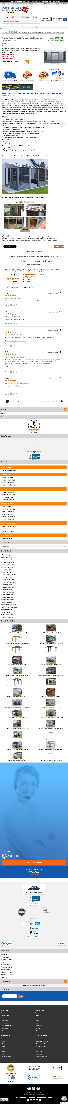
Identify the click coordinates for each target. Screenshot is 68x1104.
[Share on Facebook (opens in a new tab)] (11, 305)
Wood (3, 1051)
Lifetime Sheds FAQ (41, 1046)
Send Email (34, 875)
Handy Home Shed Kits (9, 575)
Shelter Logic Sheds (8, 599)
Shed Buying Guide (7, 974)
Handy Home (39, 1025)
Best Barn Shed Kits (8, 560)
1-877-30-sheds (34, 862)
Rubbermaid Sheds (7, 597)
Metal (3, 1041)
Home (1, 27)
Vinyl (3, 1049)
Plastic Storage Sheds (8, 494)
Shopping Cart (57, 19)
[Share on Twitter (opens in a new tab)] (14, 305)
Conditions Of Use (6, 1020)
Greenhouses (5, 529)
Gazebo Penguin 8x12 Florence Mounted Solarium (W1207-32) (39, 256)
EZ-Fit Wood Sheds (7, 567)
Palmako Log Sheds (8, 587)
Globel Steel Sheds (7, 572)
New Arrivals (5, 1054)
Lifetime (38, 1028)
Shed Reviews (6, 969)
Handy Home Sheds (7, 514)
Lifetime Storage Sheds (9, 582)
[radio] (34, 274)
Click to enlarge (54, 69)
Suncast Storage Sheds (9, 604)
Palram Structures (7, 589)
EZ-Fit (37, 1023)
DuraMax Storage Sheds (9, 565)
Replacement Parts (7, 967)
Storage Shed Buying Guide (42, 1041)
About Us (64, 3)
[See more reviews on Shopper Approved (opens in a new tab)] (16, 305)
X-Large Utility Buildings (9, 485)
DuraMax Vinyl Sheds (8, 512)
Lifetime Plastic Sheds (8, 517)
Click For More (34, 432)
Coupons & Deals (7, 959)
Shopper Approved (7, 1030)
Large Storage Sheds (8, 482)
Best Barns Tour (40, 1049)
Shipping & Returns (7, 972)
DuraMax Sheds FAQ (41, 1043)
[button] (4, 1100)
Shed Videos (39, 1054)
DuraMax (38, 1020)
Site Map (4, 977)
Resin (3, 1046)
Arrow (37, 1015)
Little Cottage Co (7, 585)
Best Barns (38, 1018)
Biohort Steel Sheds (8, 562)
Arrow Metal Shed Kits (8, 557)
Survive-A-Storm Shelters (9, 607)
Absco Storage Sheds (8, 555)
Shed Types (39, 1051)
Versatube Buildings (8, 614)
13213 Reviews (14, 281)
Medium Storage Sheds (8, 480)
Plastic (3, 1043)
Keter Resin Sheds (7, 577)
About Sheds (6, 957)
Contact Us (5, 1023)
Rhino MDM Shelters (8, 592)
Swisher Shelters (7, 609)
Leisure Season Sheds (8, 580)
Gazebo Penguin (7, 570)
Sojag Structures (7, 602)
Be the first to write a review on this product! (34, 985)
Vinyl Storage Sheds (7, 497)
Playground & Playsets (8, 531)
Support (56, 3)
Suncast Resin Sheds (8, 519)
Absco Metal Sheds (7, 507)
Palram (38, 1030)
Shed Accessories (7, 538)
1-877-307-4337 (6, 3)
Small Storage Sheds (8, 477)
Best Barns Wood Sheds (9, 509)
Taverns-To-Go (6, 612)
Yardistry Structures (7, 617)
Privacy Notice (6, 964)
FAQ (3, 962)
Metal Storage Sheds (8, 492)
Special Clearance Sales (9, 470)
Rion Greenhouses (7, 594)
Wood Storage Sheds (8, 499)
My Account (47, 3)
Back (10, 246)
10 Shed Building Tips (41, 1056)
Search (39, 21)
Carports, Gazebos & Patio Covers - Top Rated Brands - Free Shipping (21, 27)
